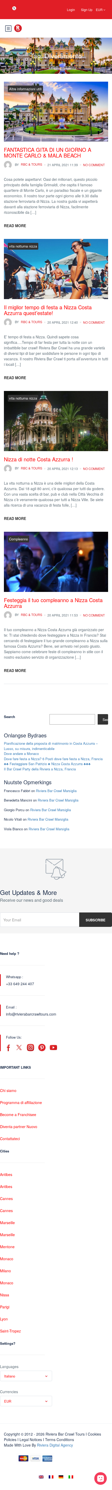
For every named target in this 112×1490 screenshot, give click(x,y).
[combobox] (26, 1376)
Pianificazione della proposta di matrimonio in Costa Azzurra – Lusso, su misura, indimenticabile (51, 746)
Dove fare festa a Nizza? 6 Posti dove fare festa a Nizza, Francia (53, 758)
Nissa (4, 1294)
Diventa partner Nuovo (18, 1126)
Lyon (4, 1318)
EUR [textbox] (7, 1401)
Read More (15, 225)
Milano (5, 1270)
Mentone (7, 1246)
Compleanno (18, 538)
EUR (99, 9)
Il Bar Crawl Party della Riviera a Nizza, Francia (40, 768)
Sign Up (86, 9)
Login (71, 9)
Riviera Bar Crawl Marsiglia (56, 790)
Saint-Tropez (10, 1331)
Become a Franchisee (18, 1114)
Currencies (9, 1391)
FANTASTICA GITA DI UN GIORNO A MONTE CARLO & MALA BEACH (47, 152)
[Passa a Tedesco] (61, 1477)
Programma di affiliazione (21, 1102)
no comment (94, 165)
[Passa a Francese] (51, 1477)
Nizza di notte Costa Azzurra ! (38, 459)
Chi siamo (8, 1090)
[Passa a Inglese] (41, 1477)
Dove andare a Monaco (21, 753)
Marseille (7, 1222)
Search (9, 716)
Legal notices (31, 1439)
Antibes (6, 1174)
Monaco (6, 1258)
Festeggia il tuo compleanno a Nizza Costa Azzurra (53, 602)
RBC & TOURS (28, 164)
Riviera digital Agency (55, 1445)
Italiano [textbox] (9, 1376)
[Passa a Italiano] (71, 1477)
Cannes (6, 1198)
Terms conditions (59, 1439)
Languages (9, 1366)
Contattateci (10, 1138)
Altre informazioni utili (25, 88)
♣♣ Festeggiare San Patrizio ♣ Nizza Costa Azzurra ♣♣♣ (47, 763)
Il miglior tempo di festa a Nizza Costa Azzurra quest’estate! (48, 310)
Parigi (4, 1306)
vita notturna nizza (23, 246)
